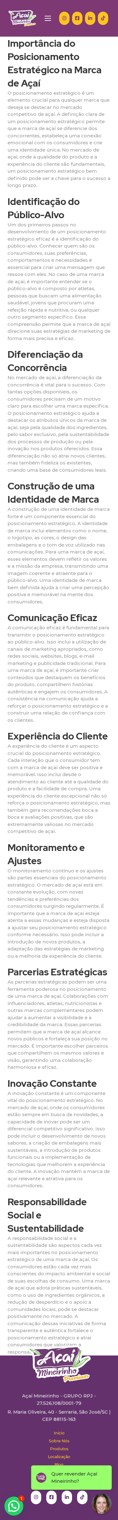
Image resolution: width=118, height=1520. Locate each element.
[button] (13, 1506)
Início (59, 1433)
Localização (59, 1456)
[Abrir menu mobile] (48, 18)
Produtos (59, 1448)
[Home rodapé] (59, 1359)
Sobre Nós (59, 1441)
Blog (59, 1464)
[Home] (22, 18)
